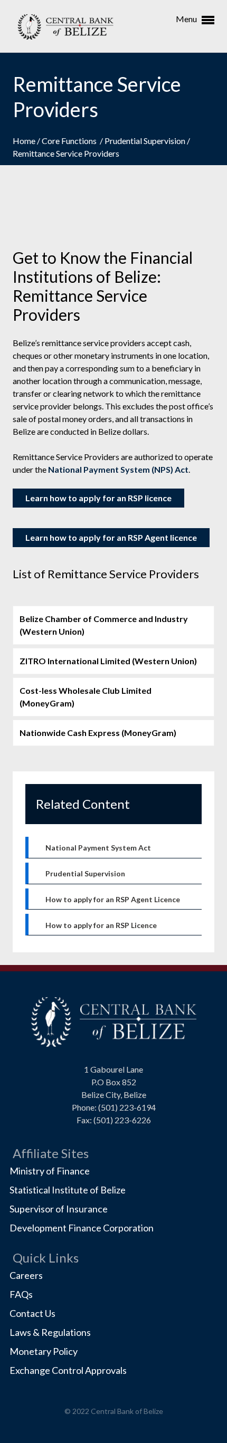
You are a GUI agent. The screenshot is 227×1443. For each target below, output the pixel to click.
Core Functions (71, 141)
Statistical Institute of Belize (68, 1190)
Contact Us (32, 1313)
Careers (26, 1275)
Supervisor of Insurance (59, 1209)
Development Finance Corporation (82, 1228)
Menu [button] (187, 19)
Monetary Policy (44, 1351)
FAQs (21, 1294)
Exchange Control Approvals (68, 1370)
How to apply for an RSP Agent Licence (112, 899)
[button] (113, 625)
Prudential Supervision (146, 141)
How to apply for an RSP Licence (101, 925)
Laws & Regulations (50, 1332)
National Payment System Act (98, 847)
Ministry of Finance (50, 1171)
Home (25, 141)
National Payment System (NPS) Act (118, 469)
